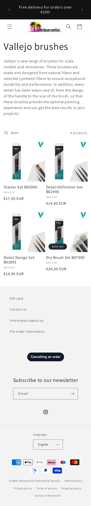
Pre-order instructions (27, 331)
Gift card (16, 298)
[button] (9, 26)
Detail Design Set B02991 (19, 260)
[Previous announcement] (9, 9)
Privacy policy (23, 488)
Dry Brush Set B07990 (65, 257)
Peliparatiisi (27, 480)
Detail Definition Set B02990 (64, 189)
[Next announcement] (82, 9)
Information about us (27, 320)
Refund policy (73, 480)
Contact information (48, 495)
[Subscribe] (72, 393)
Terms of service (46, 488)
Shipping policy (71, 488)
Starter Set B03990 (20, 187)
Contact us (18, 309)
